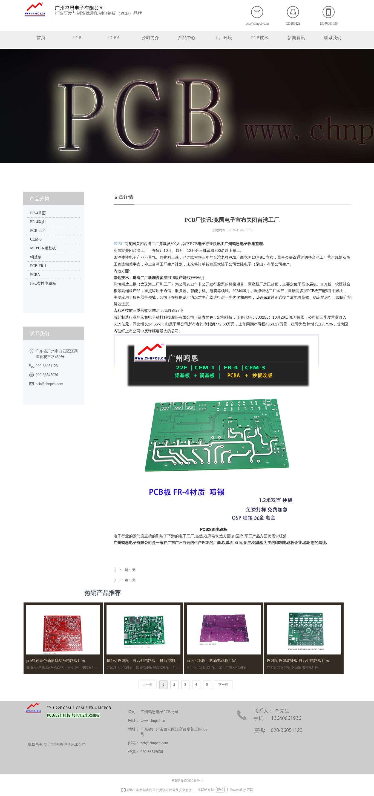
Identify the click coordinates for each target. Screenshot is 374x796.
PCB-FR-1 (38, 266)
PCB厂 (119, 244)
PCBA (35, 275)
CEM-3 (36, 239)
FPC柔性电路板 (43, 283)
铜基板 (36, 257)
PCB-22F (37, 231)
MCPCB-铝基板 (43, 248)
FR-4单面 (38, 213)
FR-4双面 (38, 222)
